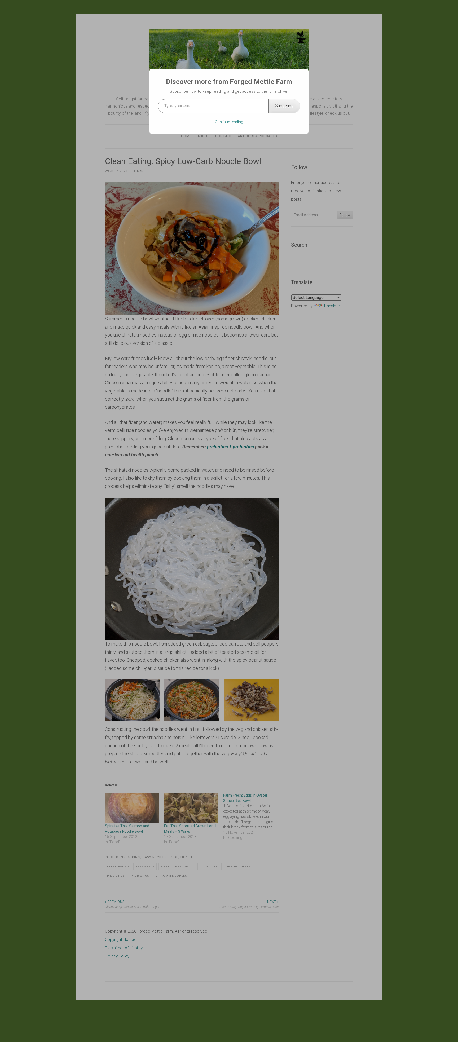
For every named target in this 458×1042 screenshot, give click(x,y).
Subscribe (284, 105)
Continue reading (229, 122)
